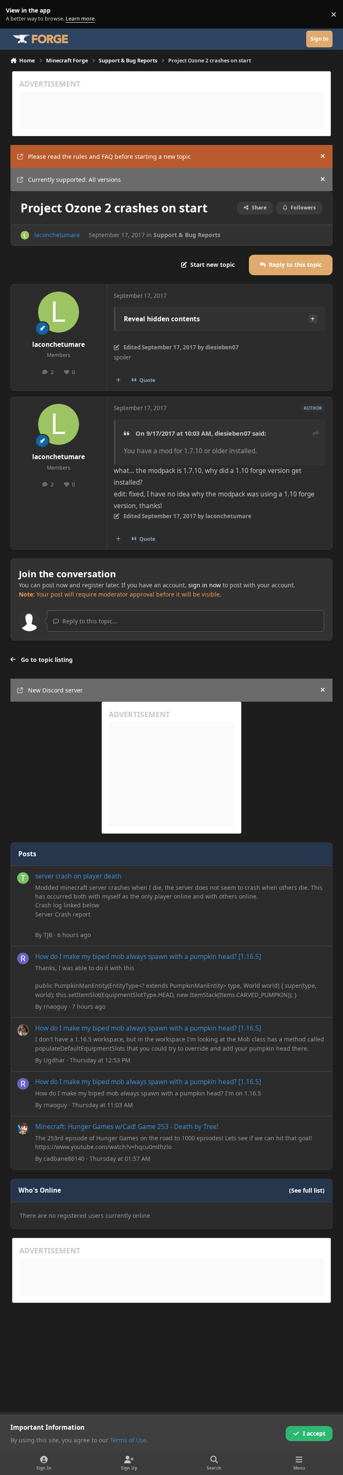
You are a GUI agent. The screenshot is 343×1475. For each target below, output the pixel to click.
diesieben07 (233, 433)
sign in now (204, 585)
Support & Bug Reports (187, 235)
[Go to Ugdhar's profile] (23, 1030)
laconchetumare (57, 235)
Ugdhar (54, 1060)
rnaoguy (55, 1006)
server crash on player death (78, 876)
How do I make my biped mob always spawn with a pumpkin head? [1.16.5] (148, 956)
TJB (48, 935)
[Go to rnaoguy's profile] (23, 958)
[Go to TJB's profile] (23, 878)
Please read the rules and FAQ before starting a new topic (109, 156)
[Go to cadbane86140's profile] (23, 1128)
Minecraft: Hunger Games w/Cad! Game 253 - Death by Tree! (126, 1126)
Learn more (16, 14)
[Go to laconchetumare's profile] (24, 235)
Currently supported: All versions (74, 179)
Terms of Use (128, 1440)
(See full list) (307, 1190)
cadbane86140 (64, 1158)
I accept (314, 1433)
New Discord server (55, 690)
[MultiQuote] (118, 380)
